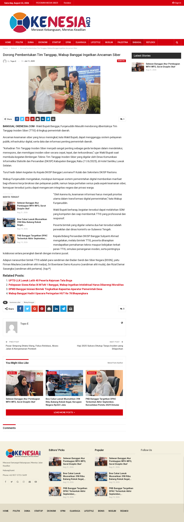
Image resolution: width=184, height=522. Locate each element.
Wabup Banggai (29, 302)
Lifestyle (95, 42)
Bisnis (101, 511)
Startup (56, 42)
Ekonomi (42, 42)
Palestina (123, 42)
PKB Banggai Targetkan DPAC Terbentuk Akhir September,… (75, 491)
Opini (68, 42)
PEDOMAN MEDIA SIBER (47, 3)
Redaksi (67, 3)
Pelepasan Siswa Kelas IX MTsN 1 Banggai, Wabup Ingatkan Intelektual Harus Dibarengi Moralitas (66, 284)
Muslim (109, 42)
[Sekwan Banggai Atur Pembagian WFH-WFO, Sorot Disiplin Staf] (9, 206)
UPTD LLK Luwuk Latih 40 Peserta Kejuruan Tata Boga (40, 280)
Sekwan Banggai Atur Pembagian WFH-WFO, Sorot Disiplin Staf (31, 206)
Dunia (31, 42)
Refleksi (150, 42)
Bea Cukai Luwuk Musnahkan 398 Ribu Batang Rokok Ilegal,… (32, 222)
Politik (19, 42)
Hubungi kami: (9, 470)
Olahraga (81, 42)
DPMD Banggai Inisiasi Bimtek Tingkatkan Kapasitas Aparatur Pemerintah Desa (55, 289)
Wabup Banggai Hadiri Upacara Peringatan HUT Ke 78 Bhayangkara (48, 293)
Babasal (137, 42)
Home (8, 42)
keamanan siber (15, 302)
